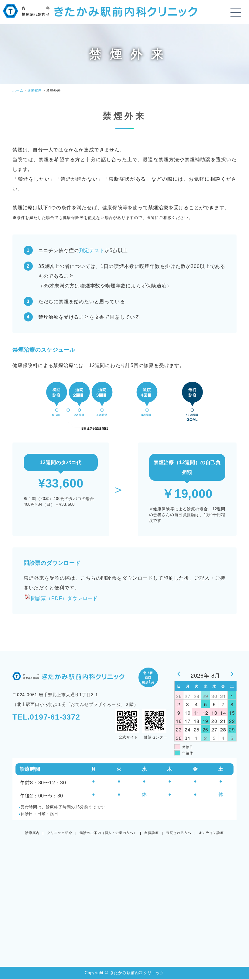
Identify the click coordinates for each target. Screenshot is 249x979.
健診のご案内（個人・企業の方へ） (108, 833)
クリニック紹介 (59, 833)
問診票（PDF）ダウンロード (64, 598)
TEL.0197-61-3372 (46, 717)
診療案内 (32, 833)
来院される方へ (178, 833)
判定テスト (91, 250)
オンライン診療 (211, 833)
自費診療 (151, 833)
